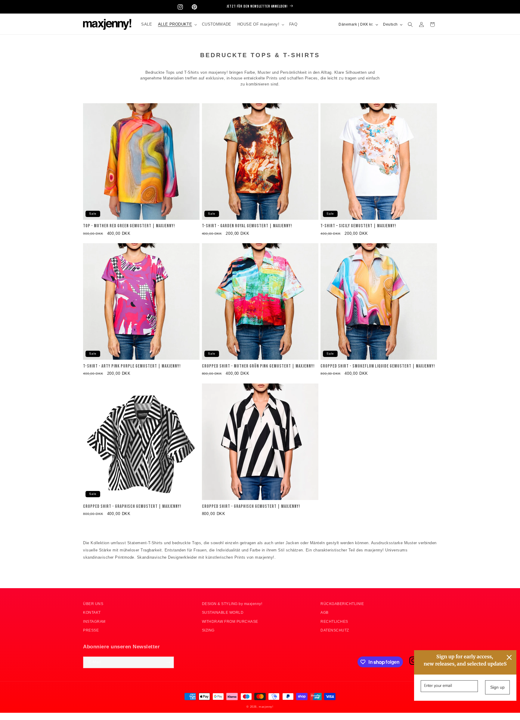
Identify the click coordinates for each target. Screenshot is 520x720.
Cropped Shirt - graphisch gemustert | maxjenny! (132, 506)
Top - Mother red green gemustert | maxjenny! (129, 226)
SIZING (208, 630)
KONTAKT (92, 613)
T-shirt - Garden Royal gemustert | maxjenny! (247, 226)
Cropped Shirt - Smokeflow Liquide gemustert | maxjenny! (377, 366)
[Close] (509, 657)
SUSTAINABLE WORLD (223, 613)
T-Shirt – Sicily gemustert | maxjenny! (358, 226)
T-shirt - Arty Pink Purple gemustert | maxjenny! (132, 366)
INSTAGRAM (94, 621)
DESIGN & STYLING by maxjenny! (232, 604)
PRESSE (91, 630)
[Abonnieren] (168, 662)
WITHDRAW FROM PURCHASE (230, 621)
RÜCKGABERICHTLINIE (342, 604)
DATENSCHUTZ (334, 630)
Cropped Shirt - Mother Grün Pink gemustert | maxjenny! (258, 366)
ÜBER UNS (93, 604)
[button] (177, 24)
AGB (324, 613)
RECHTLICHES (334, 621)
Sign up (497, 687)
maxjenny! (266, 706)
